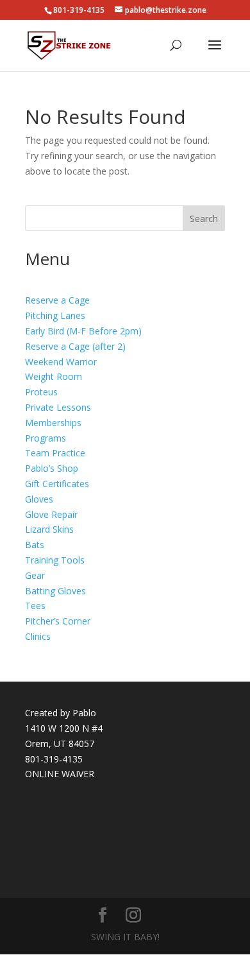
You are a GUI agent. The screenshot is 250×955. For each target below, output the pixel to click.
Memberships (53, 423)
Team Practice (55, 453)
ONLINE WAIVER (59, 774)
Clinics (38, 636)
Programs (45, 438)
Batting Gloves (55, 591)
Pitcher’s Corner (57, 621)
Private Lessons (58, 407)
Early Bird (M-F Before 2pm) (83, 331)
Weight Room (53, 376)
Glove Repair (51, 514)
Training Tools (55, 560)
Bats (34, 544)
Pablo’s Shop (51, 468)
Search (204, 218)
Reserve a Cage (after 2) (75, 346)
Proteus (41, 392)
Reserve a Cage (57, 300)
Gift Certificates (57, 484)
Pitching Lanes (55, 315)
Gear (35, 575)
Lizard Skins (49, 529)
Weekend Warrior (61, 362)
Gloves (39, 499)
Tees (35, 605)
